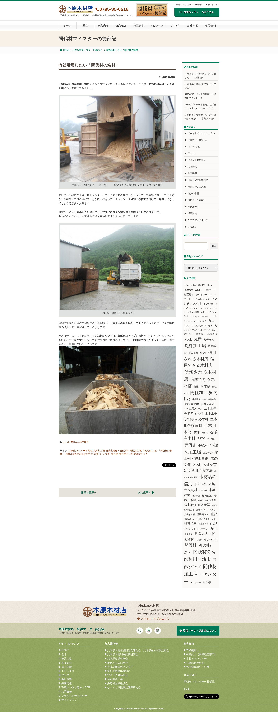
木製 (204, 484)
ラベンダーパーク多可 (199, 316)
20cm (187, 285)
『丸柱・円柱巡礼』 (198, 140)
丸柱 (188, 339)
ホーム (67, 25)
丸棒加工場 (99, 450)
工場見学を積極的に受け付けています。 (200, 86)
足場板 (199, 540)
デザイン (193, 308)
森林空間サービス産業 (206, 510)
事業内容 (103, 25)
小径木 (203, 445)
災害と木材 (189, 514)
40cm (209, 285)
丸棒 (198, 339)
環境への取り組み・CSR (75, 687)
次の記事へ (145, 492)
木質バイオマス (102, 454)
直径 (214, 514)
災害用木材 (203, 514)
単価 (204, 399)
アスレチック (202, 299)
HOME (66, 50)
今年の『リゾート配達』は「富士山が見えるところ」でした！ (200, 106)
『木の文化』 (194, 146)
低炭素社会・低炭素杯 (117, 450)
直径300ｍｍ (189, 519)
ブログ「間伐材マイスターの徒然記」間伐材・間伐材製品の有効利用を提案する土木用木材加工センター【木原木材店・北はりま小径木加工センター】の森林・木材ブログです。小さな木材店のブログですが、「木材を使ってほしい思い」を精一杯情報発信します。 (152, 10)
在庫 (197, 432)
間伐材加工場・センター (200, 574)
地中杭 (205, 433)
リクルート (193, 206)
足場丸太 (188, 534)
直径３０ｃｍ (203, 518)
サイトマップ (213, 5)
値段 (196, 386)
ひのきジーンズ (204, 294)
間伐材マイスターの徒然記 (88, 50)
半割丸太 (196, 399)
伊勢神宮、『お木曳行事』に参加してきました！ (200, 96)
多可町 (201, 438)
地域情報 (192, 166)
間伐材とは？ (140, 454)
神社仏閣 (190, 523)
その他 (66, 442)
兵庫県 (205, 386)
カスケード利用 (84, 450)
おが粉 (71, 450)
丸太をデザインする (204, 325)
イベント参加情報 (197, 160)
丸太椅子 (200, 334)
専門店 (190, 445)
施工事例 (192, 173)
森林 (193, 500)
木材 (196, 465)
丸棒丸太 (209, 339)
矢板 (214, 519)
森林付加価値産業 (197, 505)
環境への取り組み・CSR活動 (189, 5)
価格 (203, 352)
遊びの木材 (193, 193)
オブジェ (208, 303)
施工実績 (139, 25)
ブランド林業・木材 (196, 312)
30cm (201, 284)
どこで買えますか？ (198, 220)
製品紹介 (121, 25)
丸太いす (188, 325)
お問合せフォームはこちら (198, 12)
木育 (197, 484)
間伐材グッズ (126, 454)
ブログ (175, 25)
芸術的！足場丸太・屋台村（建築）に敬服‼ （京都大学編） (200, 117)
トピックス (157, 25)
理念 (85, 25)
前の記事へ (90, 492)
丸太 (211, 321)
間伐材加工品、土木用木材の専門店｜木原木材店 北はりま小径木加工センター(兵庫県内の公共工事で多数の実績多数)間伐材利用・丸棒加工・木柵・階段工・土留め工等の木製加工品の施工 (76, 9)
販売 (213, 528)
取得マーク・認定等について (200, 630)
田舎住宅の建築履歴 (198, 180)
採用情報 (210, 25)
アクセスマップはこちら (155, 618)
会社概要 (192, 25)
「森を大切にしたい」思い (201, 133)
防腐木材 (192, 227)
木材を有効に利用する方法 (79, 454)
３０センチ (195, 582)
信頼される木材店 (197, 200)
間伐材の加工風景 (80, 442)
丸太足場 (212, 333)
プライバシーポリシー (74, 695)
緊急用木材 (203, 523)
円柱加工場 (135, 450)
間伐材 (114, 454)
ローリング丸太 (200, 321)
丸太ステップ (204, 330)
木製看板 (203, 490)
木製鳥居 (196, 496)
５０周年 (207, 582)
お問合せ (66, 691)
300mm (188, 290)
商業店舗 (212, 399)
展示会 (208, 452)
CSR (198, 289)
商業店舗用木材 (191, 404)
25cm (193, 285)
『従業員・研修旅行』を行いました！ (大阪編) (200, 76)
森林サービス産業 (207, 500)
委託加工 (210, 439)
